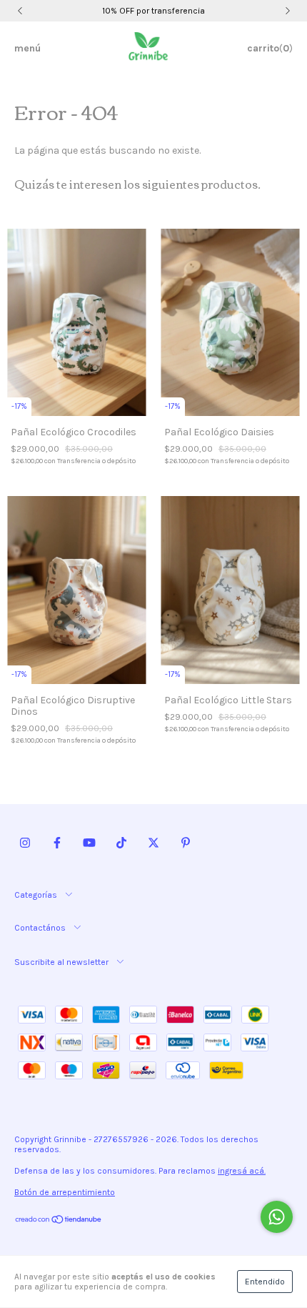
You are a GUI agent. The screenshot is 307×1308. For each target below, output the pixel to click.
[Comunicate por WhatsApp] (277, 1217)
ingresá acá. (242, 1171)
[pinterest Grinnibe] (185, 843)
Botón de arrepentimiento (64, 1192)
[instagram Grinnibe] (25, 843)
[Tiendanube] (59, 1222)
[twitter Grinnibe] (153, 843)
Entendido (265, 1282)
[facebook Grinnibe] (57, 843)
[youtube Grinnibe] (89, 843)
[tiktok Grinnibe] (121, 843)
